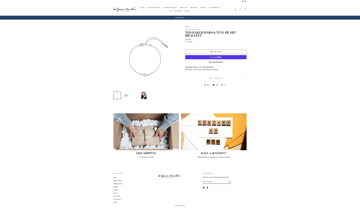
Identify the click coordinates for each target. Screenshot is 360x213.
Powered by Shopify (180, 206)
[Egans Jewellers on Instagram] (204, 188)
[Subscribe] (229, 181)
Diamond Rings (154, 7)
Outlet (187, 11)
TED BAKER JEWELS (193, 29)
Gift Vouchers (176, 11)
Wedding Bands (170, 7)
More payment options (216, 62)
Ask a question (216, 78)
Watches (193, 7)
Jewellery (183, 7)
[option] (180, 18)
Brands (203, 7)
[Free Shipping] (146, 131)
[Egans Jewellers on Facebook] (207, 188)
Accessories (214, 7)
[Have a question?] (214, 131)
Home (143, 7)
